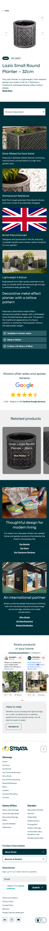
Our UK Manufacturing (11, 779)
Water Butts (32, 817)
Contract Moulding (9, 794)
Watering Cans (33, 821)
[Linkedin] (4, 919)
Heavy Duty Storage (10, 810)
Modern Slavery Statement (13, 912)
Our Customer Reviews (11, 772)
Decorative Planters (35, 810)
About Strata (10, 852)
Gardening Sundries (35, 838)
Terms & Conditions (10, 898)
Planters (30, 813)
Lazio (7, 11)
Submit (36, 887)
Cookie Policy (7, 905)
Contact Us (13, 726)
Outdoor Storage (34, 828)
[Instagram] (11, 919)
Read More (7, 90)
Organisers (6, 827)
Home (4, 761)
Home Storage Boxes (10, 813)
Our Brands (6, 769)
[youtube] (18, 919)
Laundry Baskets (9, 823)
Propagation (32, 824)
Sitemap (5, 909)
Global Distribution (9, 783)
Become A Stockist (13, 859)
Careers (5, 790)
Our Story (6, 765)
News (4, 787)
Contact (5, 797)
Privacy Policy (7, 901)
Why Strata (6, 776)
